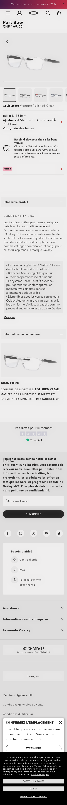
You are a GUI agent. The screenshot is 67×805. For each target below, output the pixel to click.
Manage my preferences (33, 797)
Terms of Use (29, 771)
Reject (33, 789)
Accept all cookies (33, 781)
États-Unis (33, 748)
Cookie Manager (40, 774)
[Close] (60, 722)
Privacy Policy (10, 771)
